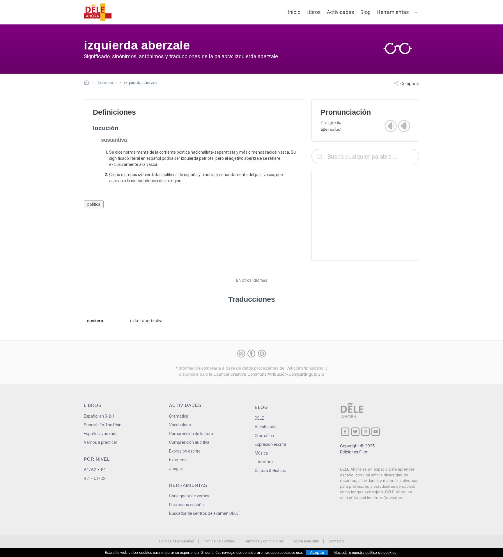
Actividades (340, 12)
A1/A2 (90, 469)
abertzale (253, 158)
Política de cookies (219, 541)
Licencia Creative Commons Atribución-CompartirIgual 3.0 (268, 374)
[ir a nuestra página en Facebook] (345, 432)
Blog (365, 12)
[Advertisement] (365, 215)
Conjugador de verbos (189, 496)
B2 (86, 478)
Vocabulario (180, 425)
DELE (259, 418)
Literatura (264, 462)
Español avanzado (101, 433)
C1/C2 (99, 478)
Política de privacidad (176, 541)
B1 (103, 469)
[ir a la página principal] (98, 12)
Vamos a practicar (100, 442)
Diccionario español (187, 504)
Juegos (176, 468)
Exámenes (179, 459)
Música (261, 453)
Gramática (178, 416)
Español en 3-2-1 (99, 416)
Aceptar (317, 552)
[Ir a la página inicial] (88, 83)
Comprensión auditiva (189, 442)
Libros (314, 12)
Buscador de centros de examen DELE (204, 513)
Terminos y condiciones (264, 541)
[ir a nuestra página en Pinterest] (365, 432)
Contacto (336, 541)
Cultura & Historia (270, 470)
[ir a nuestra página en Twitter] (355, 432)
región (175, 180)
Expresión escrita (185, 451)
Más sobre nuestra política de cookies (365, 552)
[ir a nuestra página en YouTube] (376, 432)
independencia (144, 180)
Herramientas (393, 12)
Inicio (294, 12)
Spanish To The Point (103, 425)
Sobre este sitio (306, 541)
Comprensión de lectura (191, 433)
